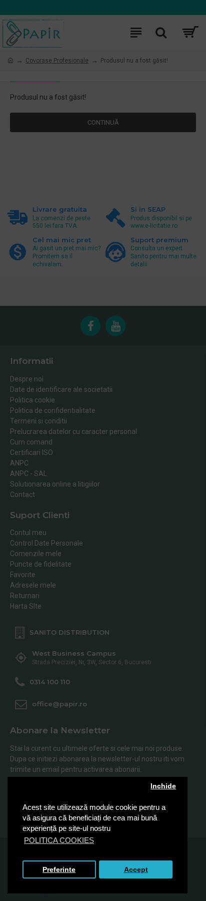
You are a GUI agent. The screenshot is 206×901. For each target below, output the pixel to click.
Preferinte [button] (59, 869)
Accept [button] (136, 869)
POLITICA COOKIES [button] (59, 840)
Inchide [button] (163, 786)
